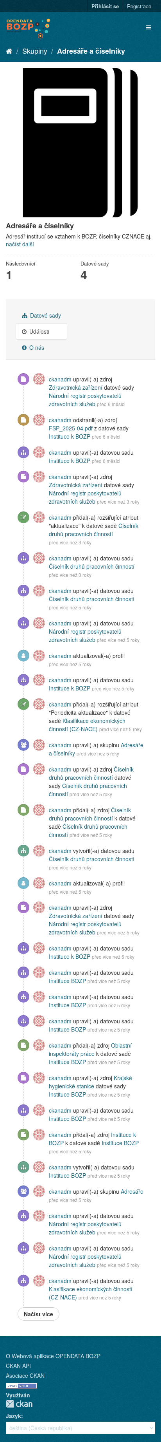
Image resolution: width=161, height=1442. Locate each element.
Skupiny (34, 50)
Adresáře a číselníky (91, 51)
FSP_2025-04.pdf (71, 428)
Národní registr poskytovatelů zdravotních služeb (85, 400)
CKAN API (18, 1366)
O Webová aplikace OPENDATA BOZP (53, 1356)
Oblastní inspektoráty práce (90, 1049)
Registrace (139, 6)
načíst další (20, 244)
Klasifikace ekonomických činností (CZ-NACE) (87, 725)
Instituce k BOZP (69, 436)
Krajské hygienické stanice (90, 1082)
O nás (36, 347)
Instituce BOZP (67, 981)
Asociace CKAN (25, 1375)
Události (38, 331)
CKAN (19, 1404)
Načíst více (38, 1314)
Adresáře (132, 1191)
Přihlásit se (105, 6)
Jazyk (13, 1416)
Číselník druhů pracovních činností (93, 530)
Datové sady (45, 315)
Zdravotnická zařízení (75, 387)
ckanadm (60, 379)
